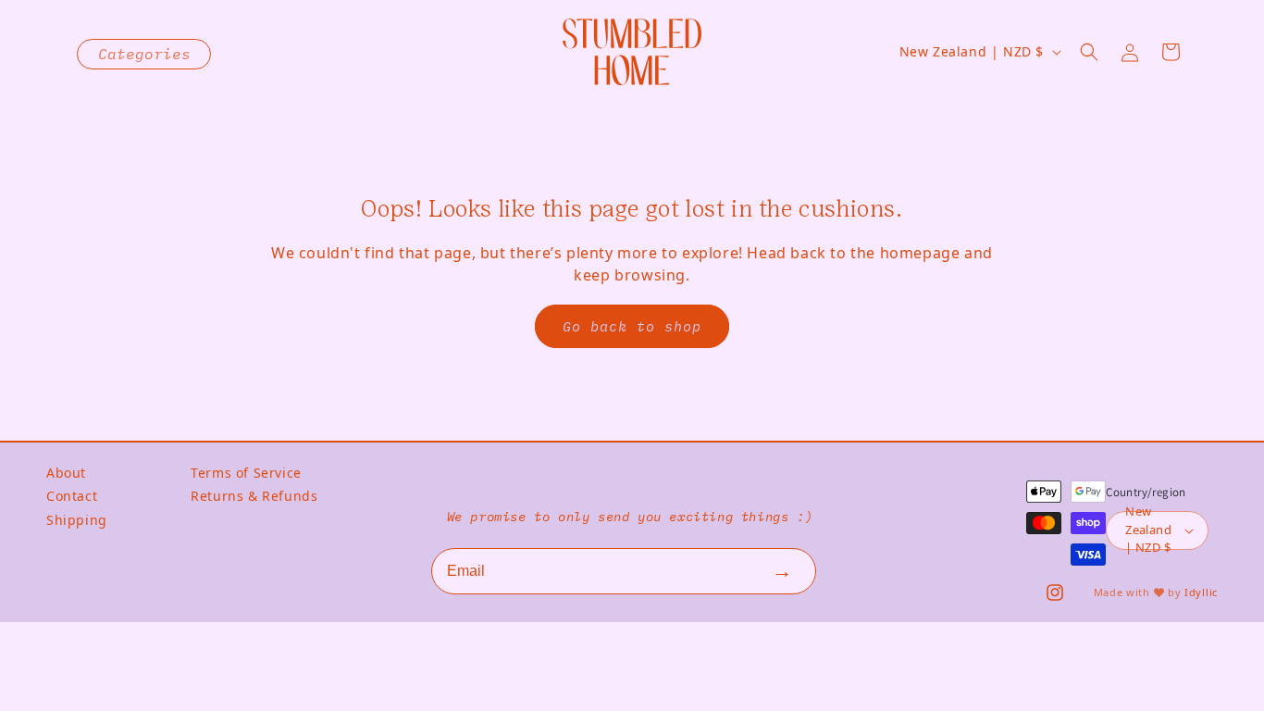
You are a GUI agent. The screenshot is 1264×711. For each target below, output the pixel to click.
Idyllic (1201, 592)
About (66, 472)
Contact (71, 496)
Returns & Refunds (254, 496)
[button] (1089, 51)
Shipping (76, 520)
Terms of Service (246, 472)
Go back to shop (632, 326)
